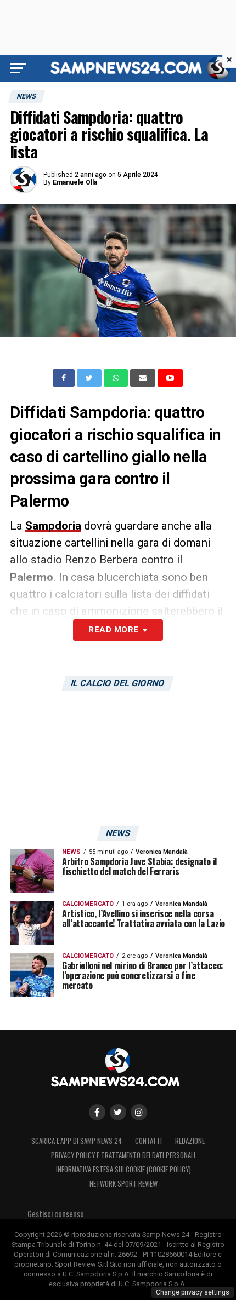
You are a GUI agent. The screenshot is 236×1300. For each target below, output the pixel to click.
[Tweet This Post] (90, 378)
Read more (113, 630)
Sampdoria (53, 525)
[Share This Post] (117, 378)
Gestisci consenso (55, 1214)
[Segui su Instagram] (139, 1112)
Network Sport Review (123, 1183)
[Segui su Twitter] (118, 1112)
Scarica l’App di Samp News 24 (76, 1141)
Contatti (148, 1141)
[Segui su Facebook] (97, 1112)
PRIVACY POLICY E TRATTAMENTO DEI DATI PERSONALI (123, 1155)
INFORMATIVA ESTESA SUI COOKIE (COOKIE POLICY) (123, 1169)
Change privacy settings (192, 1292)
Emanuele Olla (75, 182)
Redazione (190, 1141)
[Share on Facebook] (65, 378)
